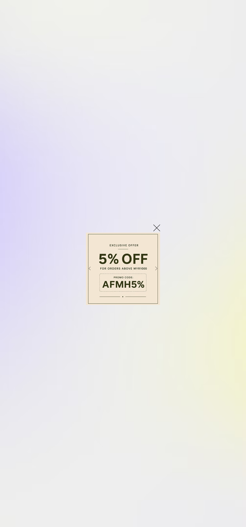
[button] (156, 228)
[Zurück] (90, 269)
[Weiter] (156, 269)
